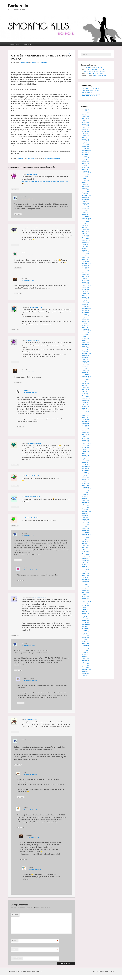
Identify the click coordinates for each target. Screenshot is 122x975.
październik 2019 (86, 263)
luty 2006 (84, 571)
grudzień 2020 (85, 237)
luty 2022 (84, 210)
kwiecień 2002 (85, 658)
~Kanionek (26, 390)
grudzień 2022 (85, 192)
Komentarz (15, 914)
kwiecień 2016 (85, 342)
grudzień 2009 (85, 485)
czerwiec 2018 (85, 293)
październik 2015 (86, 353)
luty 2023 (84, 188)
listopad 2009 (85, 487)
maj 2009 (84, 498)
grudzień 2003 (85, 620)
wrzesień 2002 (85, 649)
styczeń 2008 (85, 528)
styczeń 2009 (85, 506)
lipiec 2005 (85, 585)
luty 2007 (84, 549)
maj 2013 (84, 408)
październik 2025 (86, 128)
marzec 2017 (85, 321)
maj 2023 (84, 182)
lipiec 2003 (85, 630)
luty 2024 (84, 165)
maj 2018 (84, 295)
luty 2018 (84, 301)
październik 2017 (86, 308)
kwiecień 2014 (85, 387)
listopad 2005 (85, 577)
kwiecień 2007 (85, 545)
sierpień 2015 (85, 357)
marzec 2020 (85, 254)
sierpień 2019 (85, 267)
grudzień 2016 (85, 327)
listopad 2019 (85, 261)
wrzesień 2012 (85, 423)
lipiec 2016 (85, 336)
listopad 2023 (85, 171)
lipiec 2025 (85, 133)
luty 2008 (84, 526)
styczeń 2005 (85, 596)
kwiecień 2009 (85, 500)
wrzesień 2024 (85, 152)
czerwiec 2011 (85, 451)
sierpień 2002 (85, 650)
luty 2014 (84, 391)
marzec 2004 (85, 615)
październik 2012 (86, 421)
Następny (69, 53)
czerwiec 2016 (85, 338)
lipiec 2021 (85, 223)
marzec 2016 (85, 344)
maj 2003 (84, 634)
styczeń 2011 (85, 460)
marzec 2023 (85, 186)
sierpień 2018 (85, 289)
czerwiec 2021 (85, 225)
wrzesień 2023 (85, 175)
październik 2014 (86, 376)
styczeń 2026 (85, 122)
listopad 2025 (85, 126)
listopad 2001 (85, 667)
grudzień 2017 (85, 304)
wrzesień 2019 (85, 265)
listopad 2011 (85, 442)
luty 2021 (84, 233)
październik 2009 (86, 489)
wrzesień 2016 (85, 333)
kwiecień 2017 (85, 319)
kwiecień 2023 (85, 184)
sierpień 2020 (85, 244)
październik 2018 (86, 286)
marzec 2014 (85, 389)
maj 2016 (84, 340)
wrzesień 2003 (85, 626)
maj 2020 (84, 250)
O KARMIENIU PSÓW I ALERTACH (91, 94)
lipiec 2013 (85, 404)
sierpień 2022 (85, 199)
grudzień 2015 (85, 350)
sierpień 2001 (85, 673)
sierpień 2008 (85, 515)
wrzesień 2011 (85, 445)
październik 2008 (86, 511)
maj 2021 (84, 227)
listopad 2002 (85, 645)
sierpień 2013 (85, 402)
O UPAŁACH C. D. (87, 92)
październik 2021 (86, 218)
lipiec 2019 (85, 269)
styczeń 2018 (85, 302)
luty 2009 (84, 504)
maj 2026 (84, 114)
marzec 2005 (85, 592)
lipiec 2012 (85, 427)
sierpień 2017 (85, 312)
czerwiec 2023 (85, 180)
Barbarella (18, 5)
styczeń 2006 (85, 573)
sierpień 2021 (85, 222)
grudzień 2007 (85, 530)
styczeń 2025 (85, 145)
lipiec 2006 (85, 562)
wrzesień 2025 (85, 129)
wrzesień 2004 (85, 603)
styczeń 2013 (85, 415)
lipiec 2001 (85, 675)
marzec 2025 (85, 141)
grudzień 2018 (85, 282)
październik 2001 (86, 669)
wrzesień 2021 (85, 220)
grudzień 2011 (85, 440)
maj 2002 (84, 656)
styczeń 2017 (85, 325)
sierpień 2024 (85, 154)
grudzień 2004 (85, 598)
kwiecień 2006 (85, 568)
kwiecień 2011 (85, 455)
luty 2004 (84, 617)
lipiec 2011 (84, 449)
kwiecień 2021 (85, 229)
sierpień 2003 (85, 628)
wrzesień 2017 (85, 310)
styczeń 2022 (85, 212)
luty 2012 (84, 436)
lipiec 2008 (85, 517)
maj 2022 (84, 205)
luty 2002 (84, 662)
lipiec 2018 (85, 291)
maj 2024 (84, 160)
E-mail (13, 949)
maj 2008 (84, 521)
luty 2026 (84, 120)
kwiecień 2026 (85, 116)
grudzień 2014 (85, 372)
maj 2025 (84, 137)
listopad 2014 (85, 374)
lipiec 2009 (85, 494)
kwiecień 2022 (85, 207)
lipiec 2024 (85, 156)
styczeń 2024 (85, 167)
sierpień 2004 (85, 605)
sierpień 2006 (85, 560)
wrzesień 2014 (85, 378)
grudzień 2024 (85, 146)
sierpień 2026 (85, 109)
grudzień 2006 (85, 553)
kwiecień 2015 (85, 365)
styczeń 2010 (85, 483)
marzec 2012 (85, 434)
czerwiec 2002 (85, 654)
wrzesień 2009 (85, 491)
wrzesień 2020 (85, 242)
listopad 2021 (85, 216)
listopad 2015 (85, 351)
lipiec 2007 (85, 539)
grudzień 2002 (85, 643)
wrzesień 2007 (85, 536)
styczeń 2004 (85, 618)
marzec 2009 (85, 502)
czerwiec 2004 (85, 609)
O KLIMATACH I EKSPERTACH (94, 67)
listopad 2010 (85, 464)
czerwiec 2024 (85, 158)
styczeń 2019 (85, 280)
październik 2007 (86, 534)
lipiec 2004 (85, 607)
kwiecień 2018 (85, 297)
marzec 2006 (85, 570)
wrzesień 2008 (85, 513)
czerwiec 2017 (85, 316)
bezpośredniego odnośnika (52, 158)
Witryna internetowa (17, 958)
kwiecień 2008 (85, 523)
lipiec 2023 (85, 178)
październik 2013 (86, 398)
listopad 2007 (85, 532)
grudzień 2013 (85, 395)
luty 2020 (84, 255)
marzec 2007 (85, 547)
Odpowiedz (15, 189)
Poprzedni (61, 53)
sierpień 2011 (85, 447)
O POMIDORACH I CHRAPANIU (90, 96)
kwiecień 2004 (85, 613)
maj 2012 (84, 430)
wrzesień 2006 (85, 558)
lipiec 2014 (85, 381)
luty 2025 (84, 143)
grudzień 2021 (85, 214)
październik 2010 (86, 466)
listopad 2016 (85, 329)
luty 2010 (84, 481)
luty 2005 (84, 594)
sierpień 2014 (85, 380)
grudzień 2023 (85, 169)
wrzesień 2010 (85, 468)
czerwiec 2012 (85, 429)
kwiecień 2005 (85, 590)
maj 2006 (84, 566)
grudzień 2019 (85, 259)
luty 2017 (84, 323)
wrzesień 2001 (85, 671)
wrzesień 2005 (85, 581)
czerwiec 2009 (85, 496)
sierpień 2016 (85, 334)
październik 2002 (86, 647)
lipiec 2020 (85, 246)
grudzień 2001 (85, 666)
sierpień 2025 (85, 131)
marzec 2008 (85, 524)
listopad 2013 (85, 397)
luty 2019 (84, 278)
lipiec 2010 (85, 472)
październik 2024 (86, 150)
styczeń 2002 (85, 664)
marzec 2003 (85, 637)
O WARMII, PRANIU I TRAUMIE (95, 69)
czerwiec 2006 (85, 564)
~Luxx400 (24, 496)
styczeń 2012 (85, 438)
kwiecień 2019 (85, 274)
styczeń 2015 (85, 370)
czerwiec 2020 (85, 248)
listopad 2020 (85, 239)
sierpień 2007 (85, 538)
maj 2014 (84, 385)
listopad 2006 (85, 555)
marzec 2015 (85, 366)
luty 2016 (84, 346)
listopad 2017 (85, 306)
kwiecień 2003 (85, 635)
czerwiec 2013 (85, 406)
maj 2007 (84, 543)
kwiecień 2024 (85, 161)
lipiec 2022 (85, 201)
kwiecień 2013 (85, 410)
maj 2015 (84, 363)
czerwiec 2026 (85, 113)
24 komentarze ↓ (43, 62)
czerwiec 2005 (85, 587)
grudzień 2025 (85, 124)
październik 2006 (86, 556)
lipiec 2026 (85, 111)
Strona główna (14, 44)
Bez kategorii (20, 158)
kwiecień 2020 (85, 252)
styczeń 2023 (85, 190)
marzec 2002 (85, 660)
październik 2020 (86, 240)
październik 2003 (86, 624)
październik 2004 (86, 602)
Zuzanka (84, 71)
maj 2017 (84, 318)
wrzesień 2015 (85, 355)
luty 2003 (84, 639)
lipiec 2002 (85, 652)
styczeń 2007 (85, 551)
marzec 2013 (85, 412)
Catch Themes (110, 971)
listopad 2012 (85, 419)
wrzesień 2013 (85, 400)
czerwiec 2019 (85, 271)
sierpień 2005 (85, 583)
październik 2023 (86, 173)
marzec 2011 (85, 457)
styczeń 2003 (85, 641)
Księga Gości (27, 44)
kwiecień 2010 (85, 477)
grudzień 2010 (85, 462)
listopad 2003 (85, 622)
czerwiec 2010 (85, 474)
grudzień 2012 (85, 417)
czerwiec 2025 (85, 135)
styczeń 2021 (85, 235)
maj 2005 (84, 588)
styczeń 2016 (85, 348)
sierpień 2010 (85, 470)
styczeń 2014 (85, 393)
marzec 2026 (85, 118)
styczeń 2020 (85, 257)
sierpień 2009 (85, 492)
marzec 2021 (85, 231)
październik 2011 (86, 444)
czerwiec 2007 (85, 541)
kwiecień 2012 (85, 432)
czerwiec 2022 (85, 203)
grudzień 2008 (85, 508)
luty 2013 (84, 413)
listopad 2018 (85, 284)
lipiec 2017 (85, 314)
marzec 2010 (85, 479)
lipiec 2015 (85, 359)
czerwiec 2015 (85, 361)
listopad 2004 (85, 600)
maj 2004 (84, 611)
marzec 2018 (85, 299)
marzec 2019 (85, 276)
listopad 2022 (85, 193)
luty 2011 (84, 459)
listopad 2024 (85, 148)
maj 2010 (84, 476)
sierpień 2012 (85, 425)
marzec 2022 (85, 208)
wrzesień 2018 (85, 287)
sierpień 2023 (85, 176)
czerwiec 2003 (85, 632)
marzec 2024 (85, 163)
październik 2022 (86, 195)
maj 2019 (84, 272)
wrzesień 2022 (85, 197)
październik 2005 (86, 579)
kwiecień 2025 (85, 139)
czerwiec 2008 (85, 519)
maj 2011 (84, 453)
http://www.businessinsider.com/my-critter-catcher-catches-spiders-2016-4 (45, 181)
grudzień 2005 (85, 575)
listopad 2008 (85, 509)
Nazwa (14, 940)
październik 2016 (86, 331)
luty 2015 (84, 368)
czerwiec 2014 (85, 383)
